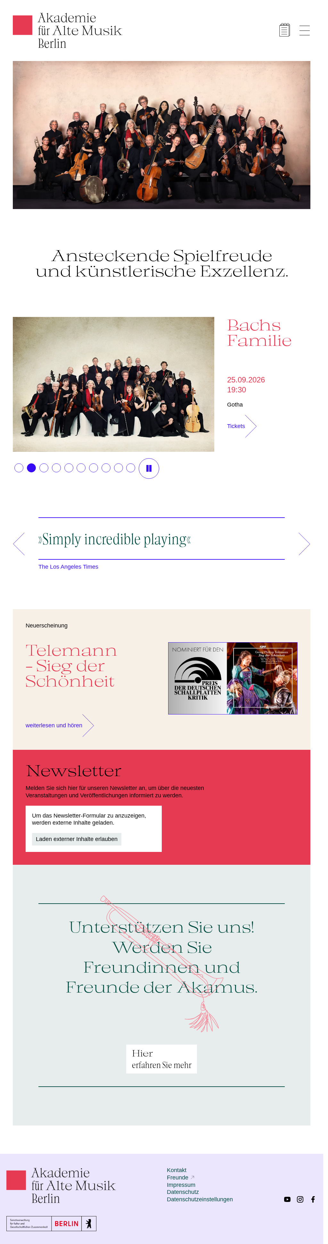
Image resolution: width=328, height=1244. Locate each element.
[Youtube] (287, 1199)
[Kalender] (284, 30)
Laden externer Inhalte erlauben (77, 837)
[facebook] (313, 1199)
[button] (18, 465)
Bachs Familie (256, 332)
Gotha (232, 403)
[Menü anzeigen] (304, 30)
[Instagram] (300, 1199)
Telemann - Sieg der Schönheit (72, 663)
